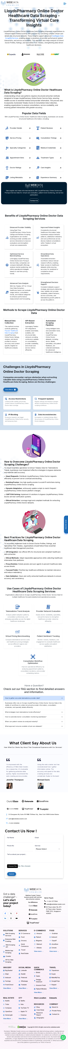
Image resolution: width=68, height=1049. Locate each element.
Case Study (40, 1010)
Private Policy (56, 1011)
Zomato (54, 948)
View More (9, 389)
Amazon (39, 933)
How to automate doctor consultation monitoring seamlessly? (25, 717)
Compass (8, 1008)
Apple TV (24, 1011)
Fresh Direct (9, 985)
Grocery (24, 940)
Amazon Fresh (41, 985)
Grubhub (55, 933)
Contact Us (34, 201)
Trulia (7, 1004)
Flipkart (38, 937)
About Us (55, 1007)
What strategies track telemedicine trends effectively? (23, 712)
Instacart (54, 937)
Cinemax (24, 1015)
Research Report (39, 1014)
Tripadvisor (55, 970)
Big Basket (8, 970)
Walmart (39, 944)
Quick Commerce (25, 945)
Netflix (23, 1001)
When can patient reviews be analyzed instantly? (21, 721)
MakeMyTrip (55, 977)
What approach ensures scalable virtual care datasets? (23, 726)
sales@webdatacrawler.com (17, 819)
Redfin (7, 1001)
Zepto (38, 976)
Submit (11, 874)
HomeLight (8, 1015)
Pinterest (24, 977)
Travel (23, 950)
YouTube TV (25, 1008)
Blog (38, 1007)
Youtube (24, 985)
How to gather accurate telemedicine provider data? (22, 698)
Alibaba (39, 948)
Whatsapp (24, 981)
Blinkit (38, 972)
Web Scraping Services (10, 934)
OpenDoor (8, 1011)
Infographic (40, 1018)
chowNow (54, 944)
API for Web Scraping (9, 961)
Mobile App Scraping (9, 952)
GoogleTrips (55, 981)
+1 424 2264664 (13, 823)
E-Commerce (25, 933)
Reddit (23, 974)
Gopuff (54, 940)
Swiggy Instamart (39, 981)
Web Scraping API (10, 946)
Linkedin (24, 970)
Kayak (53, 974)
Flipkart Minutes (41, 989)
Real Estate (25, 953)
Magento (39, 940)
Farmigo (8, 981)
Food (22, 937)
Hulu (22, 1004)
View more (38, 951)
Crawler (8, 956)
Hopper (53, 985)
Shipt (7, 974)
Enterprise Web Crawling (10, 940)
